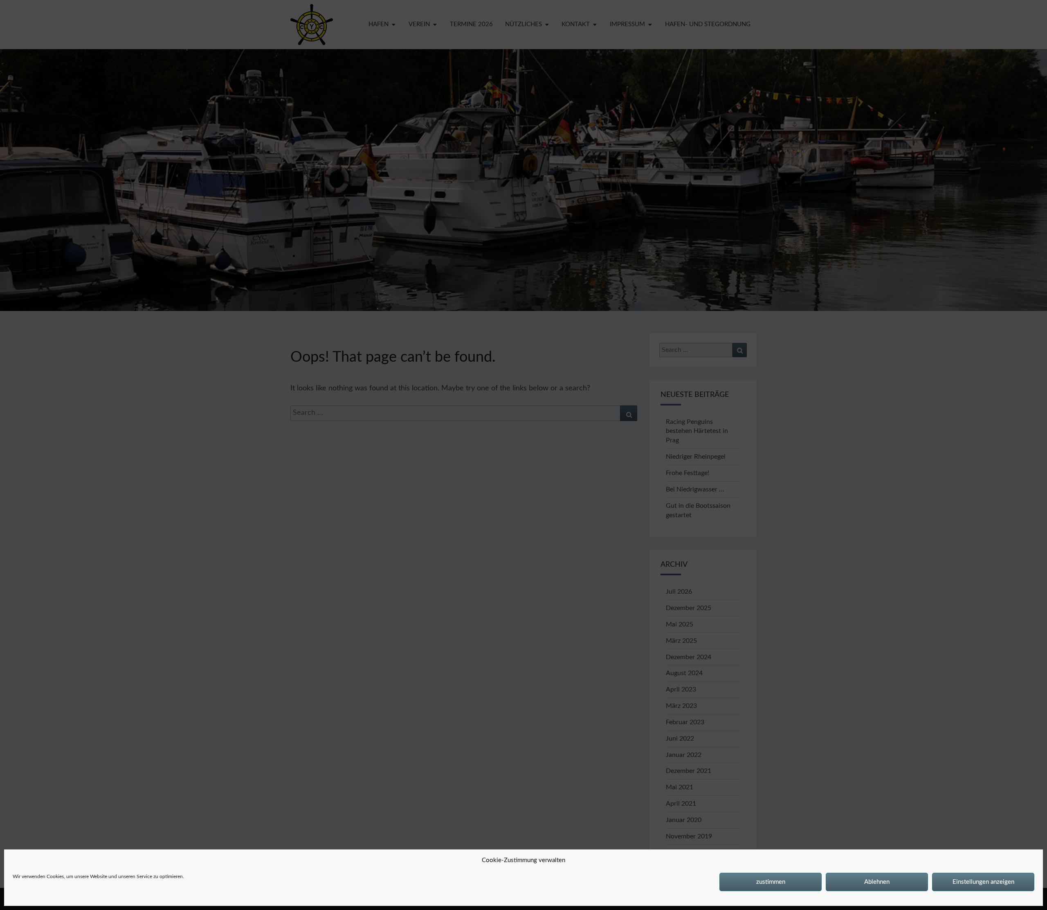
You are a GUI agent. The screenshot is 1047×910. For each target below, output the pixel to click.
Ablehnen (877, 882)
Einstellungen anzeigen (983, 882)
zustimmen (770, 882)
